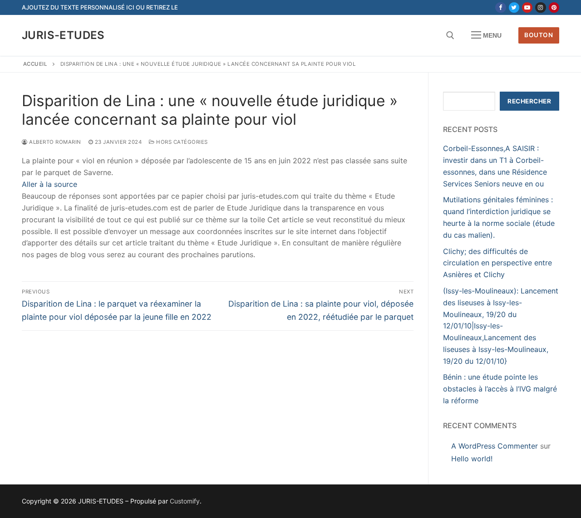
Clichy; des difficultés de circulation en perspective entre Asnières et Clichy (497, 263)
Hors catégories (181, 142)
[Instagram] (540, 7)
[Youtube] (527, 7)
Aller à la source (49, 184)
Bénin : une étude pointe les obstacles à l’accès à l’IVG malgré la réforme (500, 388)
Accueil (35, 64)
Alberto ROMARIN (54, 142)
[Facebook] (500, 7)
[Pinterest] (554, 7)
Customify (185, 501)
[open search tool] (450, 35)
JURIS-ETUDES (63, 35)
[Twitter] (514, 7)
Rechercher (529, 101)
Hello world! (471, 458)
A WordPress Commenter (494, 445)
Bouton (538, 35)
